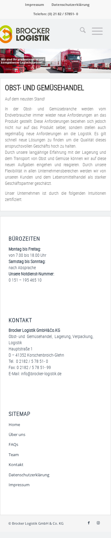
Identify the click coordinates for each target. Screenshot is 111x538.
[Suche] (80, 31)
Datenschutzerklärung (70, 4)
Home (14, 424)
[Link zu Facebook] (88, 522)
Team (14, 454)
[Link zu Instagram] (98, 522)
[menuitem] (34, 4)
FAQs (13, 444)
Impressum (34, 4)
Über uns (17, 434)
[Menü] (94, 31)
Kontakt (16, 464)
